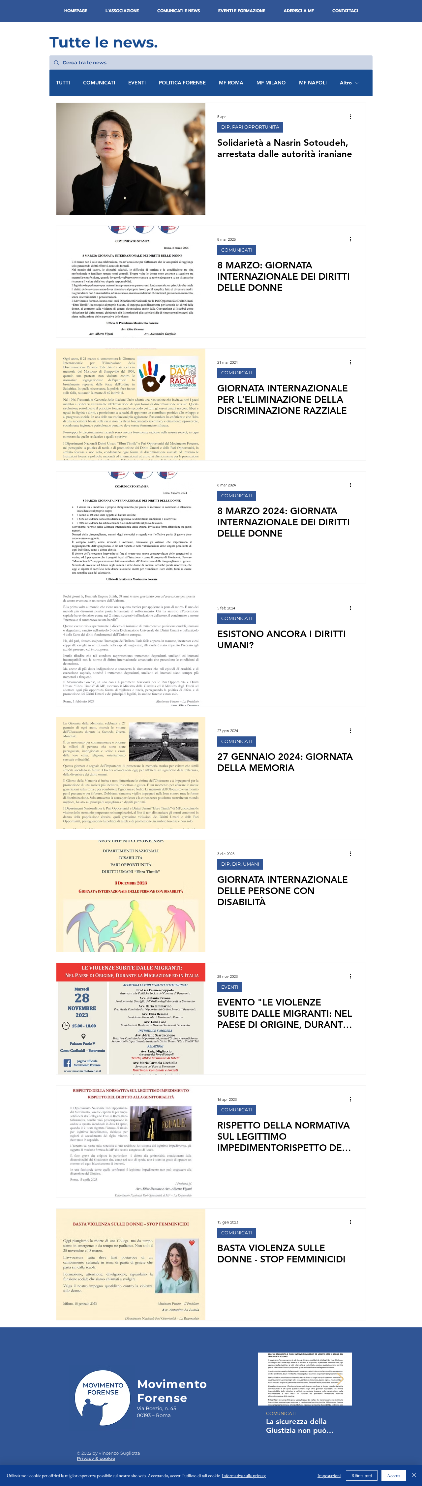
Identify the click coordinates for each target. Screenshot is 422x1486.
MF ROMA (231, 83)
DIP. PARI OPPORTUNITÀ (250, 127)
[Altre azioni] (353, 116)
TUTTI (63, 83)
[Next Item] (340, 1379)
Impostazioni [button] (329, 1475)
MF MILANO (271, 83)
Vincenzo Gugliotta (119, 1453)
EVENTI (137, 83)
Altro (346, 83)
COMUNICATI (99, 83)
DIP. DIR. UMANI (240, 864)
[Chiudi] (414, 1475)
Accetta (394, 1475)
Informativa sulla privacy (244, 1475)
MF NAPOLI (313, 83)
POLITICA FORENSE (182, 83)
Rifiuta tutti (361, 1475)
